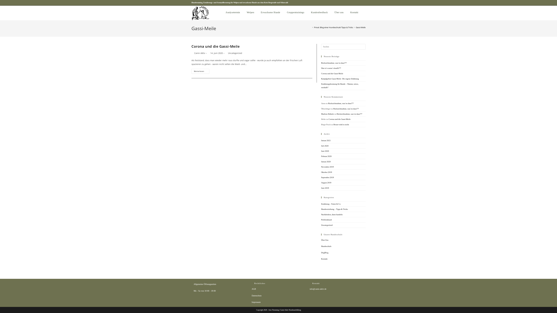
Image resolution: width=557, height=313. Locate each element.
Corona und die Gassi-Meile (215, 46)
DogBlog (324, 253)
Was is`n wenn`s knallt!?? (331, 68)
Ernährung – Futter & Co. (331, 204)
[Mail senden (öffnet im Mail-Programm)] (364, 2)
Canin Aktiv (199, 53)
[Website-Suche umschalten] (365, 12)
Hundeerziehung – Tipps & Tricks (334, 209)
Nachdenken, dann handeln (332, 214)
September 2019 (327, 177)
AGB (254, 289)
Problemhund (326, 220)
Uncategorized (235, 53)
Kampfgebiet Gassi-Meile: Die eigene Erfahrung (340, 79)
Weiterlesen (201, 70)
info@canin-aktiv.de (318, 289)
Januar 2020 (326, 162)
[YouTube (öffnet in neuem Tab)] (361, 2)
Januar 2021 (326, 140)
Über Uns (324, 240)
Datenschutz (257, 296)
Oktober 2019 (326, 172)
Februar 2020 (326, 156)
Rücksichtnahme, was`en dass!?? (334, 63)
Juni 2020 (325, 151)
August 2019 (326, 183)
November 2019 (327, 167)
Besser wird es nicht (341, 124)
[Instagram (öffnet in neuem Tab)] (357, 2)
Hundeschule (326, 246)
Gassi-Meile (361, 27)
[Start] (310, 27)
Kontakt (324, 259)
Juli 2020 (325, 146)
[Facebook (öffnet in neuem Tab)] (354, 2)
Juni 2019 (325, 188)
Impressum (256, 302)
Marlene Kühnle (327, 114)
